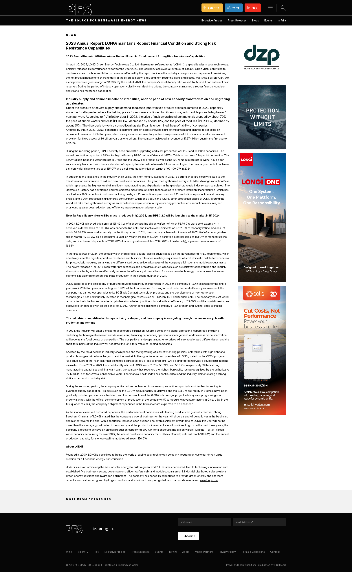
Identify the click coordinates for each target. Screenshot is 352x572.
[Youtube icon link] (100, 529)
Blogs (255, 20)
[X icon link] (112, 529)
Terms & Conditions (253, 551)
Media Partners (204, 551)
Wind (235, 7)
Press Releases (237, 20)
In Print (282, 20)
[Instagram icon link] (106, 529)
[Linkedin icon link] (95, 529)
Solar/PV (213, 7)
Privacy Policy (227, 551)
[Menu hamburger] (270, 8)
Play (254, 7)
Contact (275, 551)
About (185, 551)
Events (268, 20)
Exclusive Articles (211, 20)
